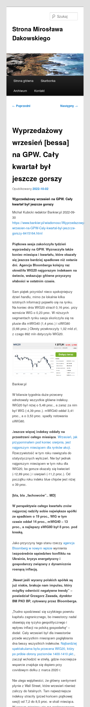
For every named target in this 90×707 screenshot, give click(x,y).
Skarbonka (48, 80)
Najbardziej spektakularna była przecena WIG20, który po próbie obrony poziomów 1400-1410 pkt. (44, 648)
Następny (69, 105)
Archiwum (20, 90)
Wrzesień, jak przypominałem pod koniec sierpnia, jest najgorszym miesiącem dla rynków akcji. (45, 442)
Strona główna (24, 80)
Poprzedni (21, 105)
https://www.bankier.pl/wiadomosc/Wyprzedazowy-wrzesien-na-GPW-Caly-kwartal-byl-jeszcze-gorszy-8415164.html (48, 227)
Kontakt (39, 90)
